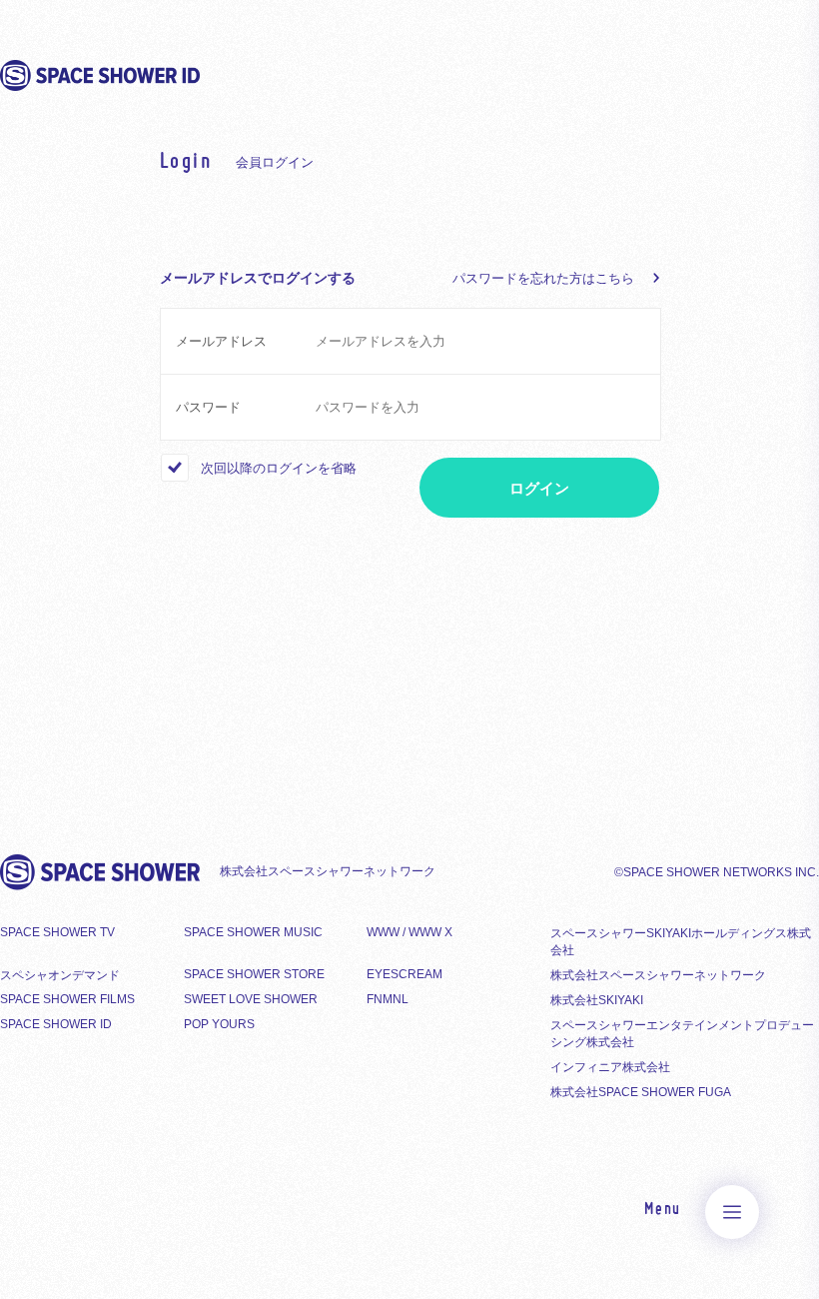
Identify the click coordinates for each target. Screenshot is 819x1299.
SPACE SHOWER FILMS (67, 999)
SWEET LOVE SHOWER (251, 999)
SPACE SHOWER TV (57, 932)
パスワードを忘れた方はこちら (543, 278)
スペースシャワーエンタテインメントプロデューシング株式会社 (682, 1033)
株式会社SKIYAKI (596, 1000)
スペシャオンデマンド (60, 975)
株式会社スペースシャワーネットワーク (658, 975)
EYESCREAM (404, 974)
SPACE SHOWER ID (56, 1024)
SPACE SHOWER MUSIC (253, 932)
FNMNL (388, 999)
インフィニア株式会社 (610, 1067)
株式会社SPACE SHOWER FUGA (640, 1092)
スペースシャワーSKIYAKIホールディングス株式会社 (680, 941)
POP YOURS (219, 1024)
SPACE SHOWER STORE (254, 974)
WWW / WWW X (409, 932)
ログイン (539, 488)
